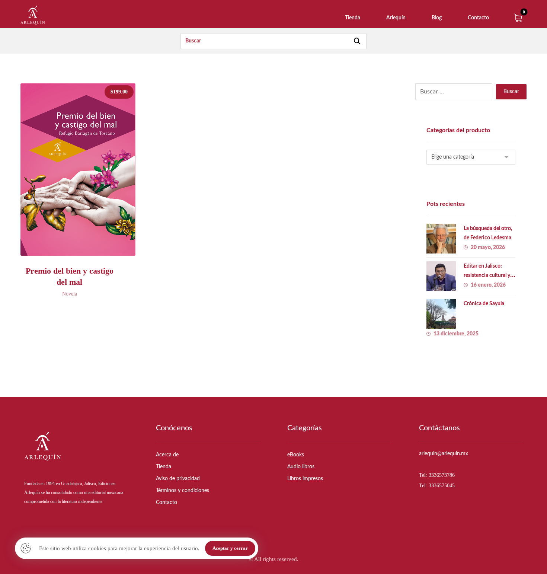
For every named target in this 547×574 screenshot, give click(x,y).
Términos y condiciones (182, 490)
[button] (518, 17)
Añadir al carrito (85, 257)
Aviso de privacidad (178, 478)
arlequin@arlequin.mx (443, 453)
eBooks (295, 454)
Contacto (166, 502)
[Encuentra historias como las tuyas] (32, 15)
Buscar (511, 91)
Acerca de (167, 454)
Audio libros (300, 466)
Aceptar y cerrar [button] (230, 548)
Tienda (163, 466)
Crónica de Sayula (484, 303)
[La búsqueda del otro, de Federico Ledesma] (441, 238)
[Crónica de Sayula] (441, 314)
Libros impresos (305, 478)
